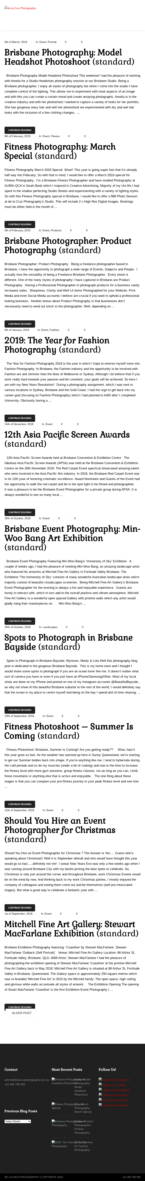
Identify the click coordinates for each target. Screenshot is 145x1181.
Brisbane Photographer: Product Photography (83, 1127)
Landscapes (50, 627)
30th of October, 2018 (18, 518)
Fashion (54, 329)
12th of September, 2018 (19, 810)
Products (56, 230)
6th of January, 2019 (17, 329)
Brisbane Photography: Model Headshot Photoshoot (82, 1087)
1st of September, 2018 (18, 913)
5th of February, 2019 (17, 230)
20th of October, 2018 (18, 627)
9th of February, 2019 (17, 136)
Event (42, 41)
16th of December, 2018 (19, 424)
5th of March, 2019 (16, 41)
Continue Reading (19, 130)
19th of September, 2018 (19, 715)
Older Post (22, 1013)
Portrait (52, 41)
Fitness (55, 136)
